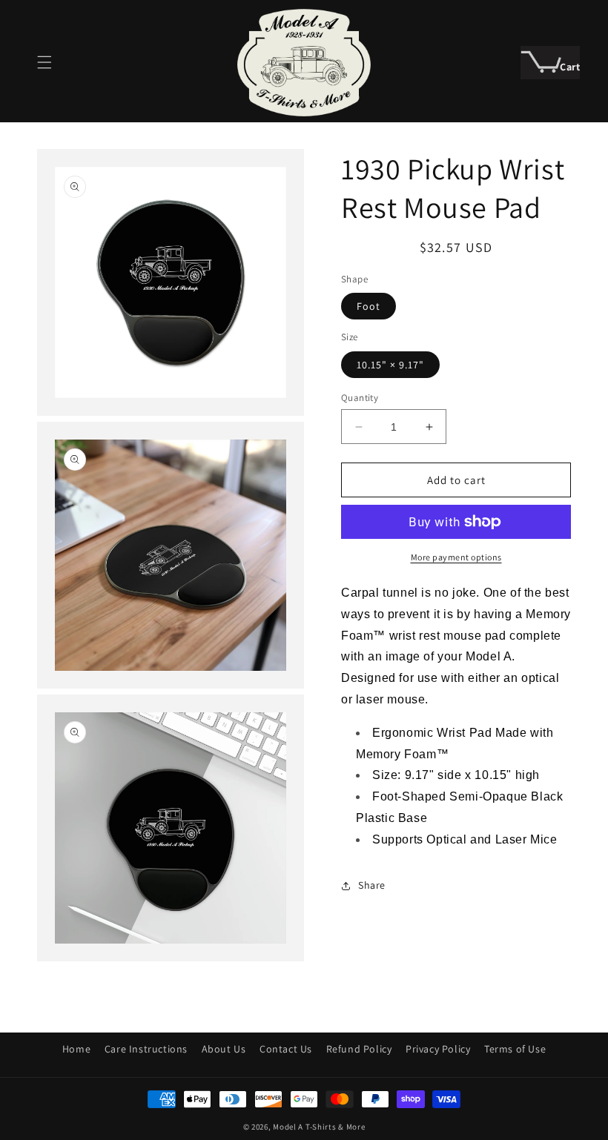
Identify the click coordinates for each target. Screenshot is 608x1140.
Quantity (359, 397)
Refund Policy (359, 1049)
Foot (368, 306)
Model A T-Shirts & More (319, 1126)
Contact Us (286, 1049)
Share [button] (372, 885)
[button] (44, 62)
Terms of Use (515, 1049)
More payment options (456, 557)
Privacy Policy (438, 1049)
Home (76, 1049)
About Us (224, 1049)
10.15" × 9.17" (390, 364)
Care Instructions (146, 1049)
